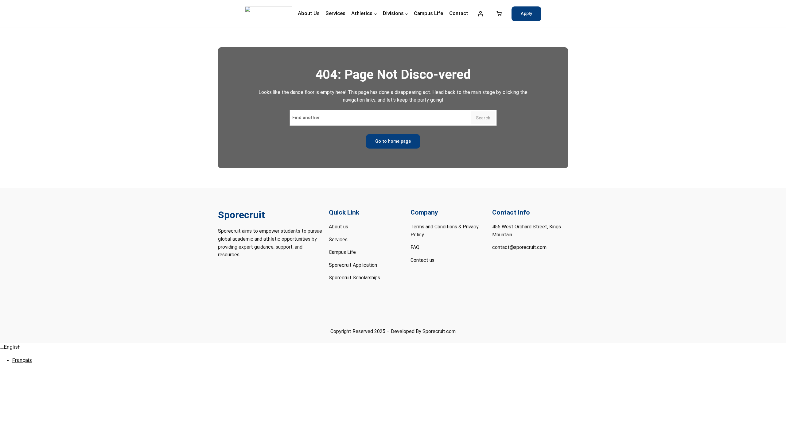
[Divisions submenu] (406, 13)
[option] (399, 360)
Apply (526, 13)
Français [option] (22, 360)
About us (338, 227)
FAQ (415, 247)
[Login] (480, 13)
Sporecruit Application (353, 265)
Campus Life (342, 252)
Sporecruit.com (439, 331)
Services (338, 239)
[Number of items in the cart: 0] (499, 13)
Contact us (422, 260)
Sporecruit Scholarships (354, 278)
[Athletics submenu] (375, 13)
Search (483, 118)
